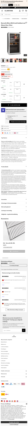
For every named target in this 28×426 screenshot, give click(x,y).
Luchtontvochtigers (4, 346)
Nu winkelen (10, 5)
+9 (23, 84)
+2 (23, 97)
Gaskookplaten (4, 367)
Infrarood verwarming (5, 353)
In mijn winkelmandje (15, 105)
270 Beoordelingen (11, 27)
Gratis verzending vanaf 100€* (21, 7)
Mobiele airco (3, 344)
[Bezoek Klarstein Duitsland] (2, 401)
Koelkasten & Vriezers (15, 18)
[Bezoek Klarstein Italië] (12, 401)
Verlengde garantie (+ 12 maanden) (12, 116)
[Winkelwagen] (26, 11)
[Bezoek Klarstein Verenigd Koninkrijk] (17, 401)
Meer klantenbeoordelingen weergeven (15, 309)
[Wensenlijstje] (23, 11)
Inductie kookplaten (4, 365)
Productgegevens (4, 69)
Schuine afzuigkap (4, 351)
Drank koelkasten (24, 18)
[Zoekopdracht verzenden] (2, 14)
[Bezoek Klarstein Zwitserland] (7, 401)
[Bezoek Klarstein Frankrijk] (9, 401)
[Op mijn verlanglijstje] (26, 22)
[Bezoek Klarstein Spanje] (15, 401)
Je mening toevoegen (14, 265)
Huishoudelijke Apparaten (6, 18)
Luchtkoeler (3, 360)
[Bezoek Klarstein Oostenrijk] (4, 401)
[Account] (20, 11)
